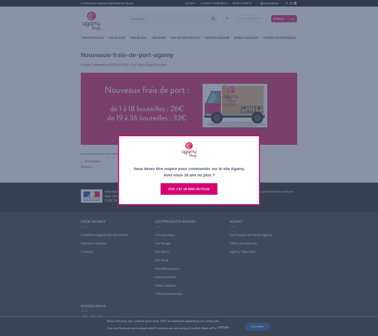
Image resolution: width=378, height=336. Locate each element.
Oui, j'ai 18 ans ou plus (189, 189)
